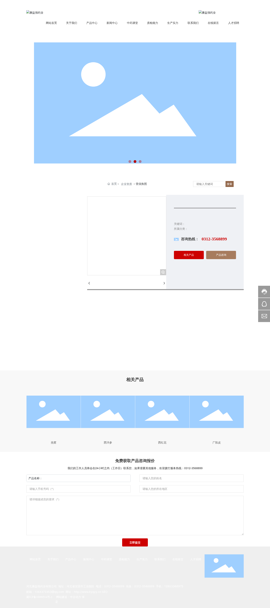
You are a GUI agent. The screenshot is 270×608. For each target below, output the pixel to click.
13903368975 (173, 586)
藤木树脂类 (52, 277)
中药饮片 (52, 220)
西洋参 (108, 442)
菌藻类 (52, 287)
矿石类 (52, 296)
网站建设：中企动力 (68, 597)
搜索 (229, 184)
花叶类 (52, 239)
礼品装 (52, 305)
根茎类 (52, 230)
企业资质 (126, 184)
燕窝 (53, 442)
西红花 (162, 442)
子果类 (52, 268)
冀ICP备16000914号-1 (39, 597)
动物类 (52, 258)
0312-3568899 (214, 238)
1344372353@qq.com (49, 591)
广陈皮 (216, 442)
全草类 (52, 249)
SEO (105, 591)
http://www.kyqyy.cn (87, 591)
